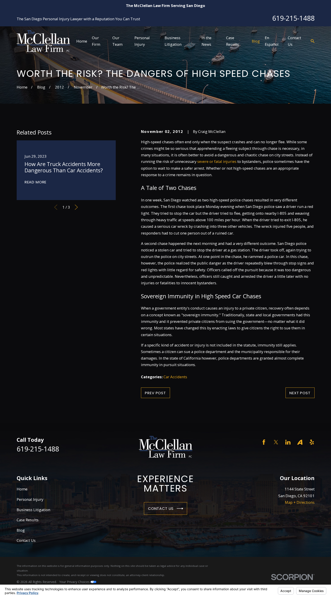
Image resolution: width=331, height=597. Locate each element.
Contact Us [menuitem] (294, 41)
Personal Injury (30, 499)
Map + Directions (300, 502)
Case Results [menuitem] (232, 41)
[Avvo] (299, 442)
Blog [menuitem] (256, 41)
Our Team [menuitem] (117, 41)
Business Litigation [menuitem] (173, 41)
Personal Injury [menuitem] (142, 41)
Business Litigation (33, 509)
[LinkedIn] (287, 442)
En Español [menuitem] (272, 41)
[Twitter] (276, 442)
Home (22, 489)
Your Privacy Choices (75, 582)
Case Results (28, 519)
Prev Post (155, 393)
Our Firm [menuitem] (96, 41)
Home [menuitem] (81, 41)
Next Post (300, 393)
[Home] (43, 41)
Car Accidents (175, 376)
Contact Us (161, 508)
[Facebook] (263, 442)
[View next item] (76, 207)
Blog (21, 530)
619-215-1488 (293, 18)
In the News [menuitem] (206, 41)
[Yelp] (311, 442)
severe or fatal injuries (216, 161)
